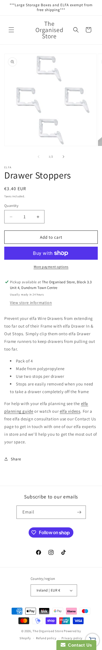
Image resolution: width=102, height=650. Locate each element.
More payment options (51, 267)
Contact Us (78, 645)
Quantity (11, 205)
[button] (11, 30)
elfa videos (70, 411)
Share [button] (16, 459)
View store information (31, 302)
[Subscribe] (79, 512)
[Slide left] (38, 156)
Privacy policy (71, 638)
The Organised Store (48, 631)
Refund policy (46, 638)
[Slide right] (63, 156)
